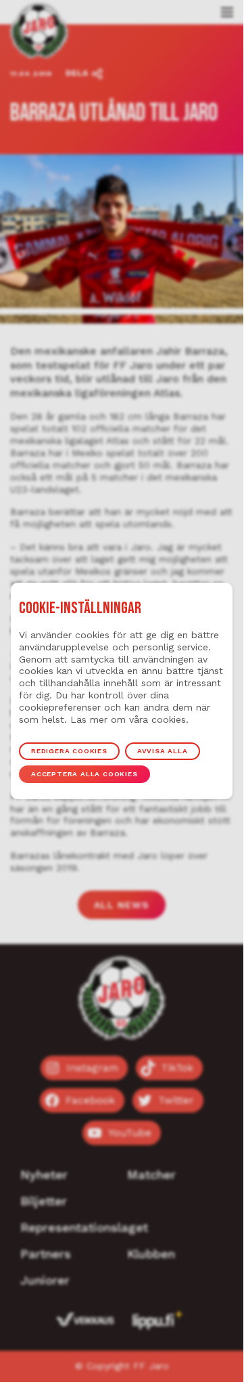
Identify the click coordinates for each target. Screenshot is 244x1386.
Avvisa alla (162, 751)
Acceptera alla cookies (84, 774)
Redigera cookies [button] (69, 751)
